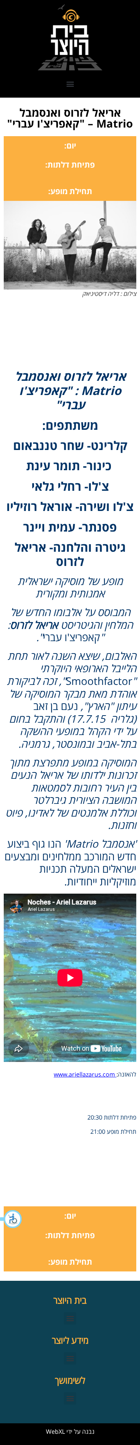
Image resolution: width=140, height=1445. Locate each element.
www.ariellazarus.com (85, 1074)
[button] (11, 1219)
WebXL (55, 1431)
